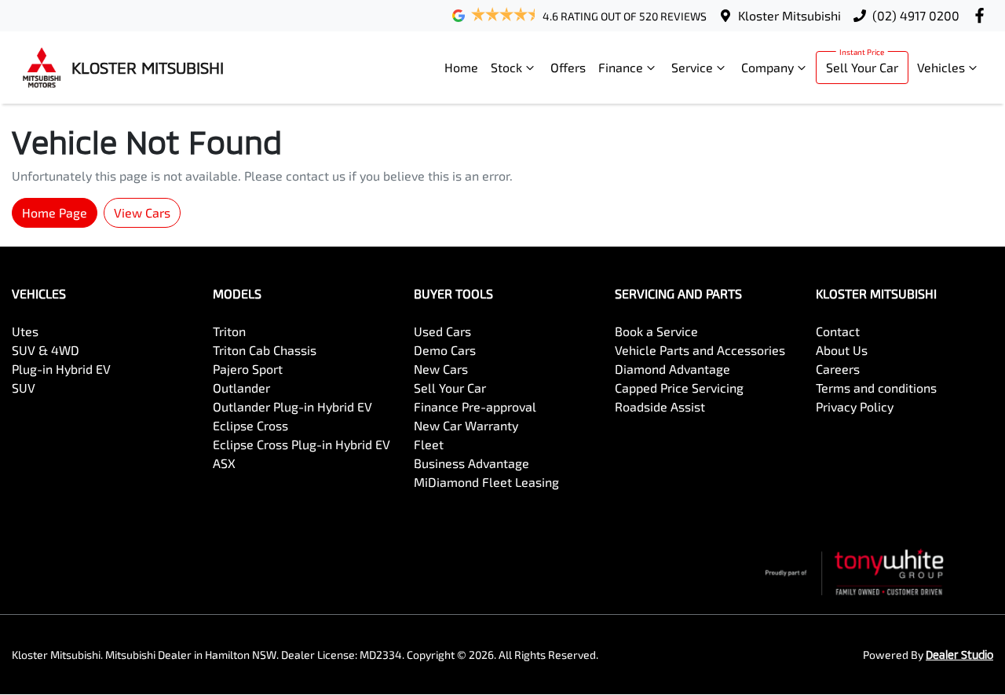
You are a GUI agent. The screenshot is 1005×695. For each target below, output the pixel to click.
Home (461, 67)
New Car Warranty (466, 425)
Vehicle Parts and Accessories (700, 349)
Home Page (54, 212)
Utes (25, 331)
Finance (620, 67)
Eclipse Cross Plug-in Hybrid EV (301, 444)
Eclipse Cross (250, 425)
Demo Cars (445, 349)
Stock (506, 67)
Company (767, 67)
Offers (568, 67)
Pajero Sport (248, 368)
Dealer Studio (959, 654)
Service (692, 67)
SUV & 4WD (45, 349)
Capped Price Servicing (679, 387)
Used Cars (442, 331)
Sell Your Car (862, 67)
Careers (838, 368)
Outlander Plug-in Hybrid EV (292, 406)
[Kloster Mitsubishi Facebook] (982, 15)
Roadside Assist (660, 406)
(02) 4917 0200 (915, 15)
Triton (229, 331)
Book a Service (656, 331)
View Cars (142, 212)
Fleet (429, 444)
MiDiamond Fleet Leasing (486, 481)
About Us (842, 349)
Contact (838, 331)
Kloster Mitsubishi (789, 15)
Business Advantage (471, 462)
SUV (23, 387)
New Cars (441, 368)
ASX (224, 462)
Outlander (241, 387)
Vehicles (941, 67)
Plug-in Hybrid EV (61, 368)
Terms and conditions (876, 387)
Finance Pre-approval (475, 406)
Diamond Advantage (672, 368)
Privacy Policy (855, 406)
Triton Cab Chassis (264, 349)
